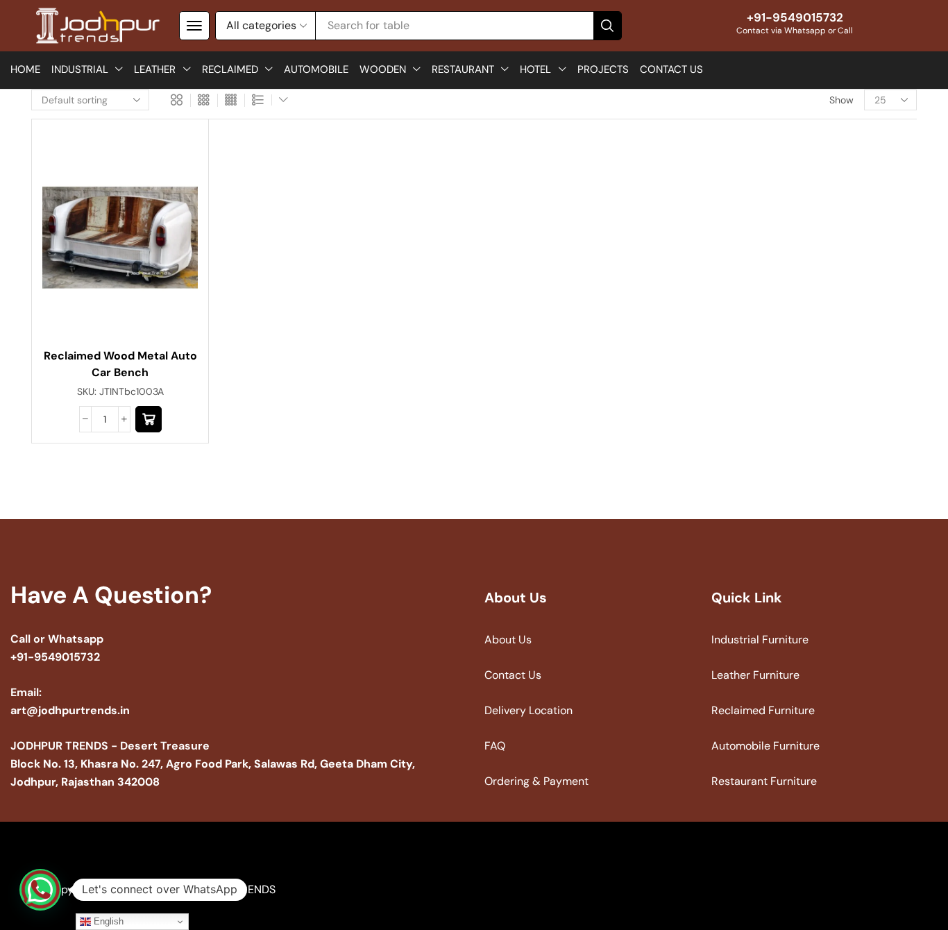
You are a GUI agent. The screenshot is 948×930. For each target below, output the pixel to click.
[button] (194, 25)
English (107, 921)
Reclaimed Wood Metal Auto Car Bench (120, 364)
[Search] (607, 26)
